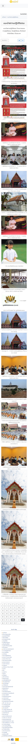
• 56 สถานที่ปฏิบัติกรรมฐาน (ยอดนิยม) (14, 266)
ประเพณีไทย (6, 652)
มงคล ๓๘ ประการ (7, 717)
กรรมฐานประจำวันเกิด (8, 701)
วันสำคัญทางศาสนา (7, 735)
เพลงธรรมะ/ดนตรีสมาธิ (8, 693)
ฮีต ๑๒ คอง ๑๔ (7, 703)
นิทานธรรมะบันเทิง (7, 660)
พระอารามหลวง (6, 731)
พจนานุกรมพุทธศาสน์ (8, 686)
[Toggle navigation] (3, 5)
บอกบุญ (5, 654)
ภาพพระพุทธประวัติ (7, 709)
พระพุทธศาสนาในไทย (8, 727)
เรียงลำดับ (4, 40)
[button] (3, 604)
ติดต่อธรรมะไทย (6, 639)
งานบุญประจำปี (6, 704)
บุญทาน (5, 672)
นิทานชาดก (5, 714)
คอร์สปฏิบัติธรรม (7, 680)
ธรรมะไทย (13, 743)
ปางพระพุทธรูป (6, 724)
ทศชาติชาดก (6, 713)
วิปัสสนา (5, 675)
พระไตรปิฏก (6, 683)
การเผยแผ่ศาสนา (7, 650)
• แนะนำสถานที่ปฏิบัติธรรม (14, 121)
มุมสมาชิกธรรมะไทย (7, 645)
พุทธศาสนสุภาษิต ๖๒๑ (8, 721)
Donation (5, 647)
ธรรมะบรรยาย (6, 662)
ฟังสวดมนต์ (6, 678)
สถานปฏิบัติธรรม (7, 655)
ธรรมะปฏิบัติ (6, 695)
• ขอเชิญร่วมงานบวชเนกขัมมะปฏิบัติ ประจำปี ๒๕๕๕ (14, 509)
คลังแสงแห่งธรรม (7, 696)
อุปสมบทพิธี (5, 734)
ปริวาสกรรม (6, 677)
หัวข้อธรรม (5, 685)
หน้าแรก (4, 17)
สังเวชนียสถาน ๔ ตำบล (8, 722)
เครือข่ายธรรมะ (6, 642)
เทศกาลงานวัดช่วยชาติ (8, 649)
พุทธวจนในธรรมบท (7, 716)
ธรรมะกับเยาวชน (7, 659)
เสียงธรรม (5, 690)
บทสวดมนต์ (5, 698)
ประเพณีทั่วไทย (6, 706)
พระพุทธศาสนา (6, 681)
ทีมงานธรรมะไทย (7, 634)
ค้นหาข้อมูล (5, 637)
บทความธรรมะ (6, 663)
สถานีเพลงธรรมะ (7, 691)
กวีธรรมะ (5, 665)
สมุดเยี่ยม (5, 641)
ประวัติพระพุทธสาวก (7, 711)
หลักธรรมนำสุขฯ (7, 699)
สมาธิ (4, 673)
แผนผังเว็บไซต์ (6, 636)
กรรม (4, 668)
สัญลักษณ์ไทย (6, 644)
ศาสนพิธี (5, 732)
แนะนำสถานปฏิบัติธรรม (13, 17)
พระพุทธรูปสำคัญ (7, 726)
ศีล (3, 670)
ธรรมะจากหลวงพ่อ (7, 657)
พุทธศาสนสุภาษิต (7, 719)
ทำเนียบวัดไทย (6, 729)
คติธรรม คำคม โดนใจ (8, 667)
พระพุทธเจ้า (5, 708)
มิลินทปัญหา (6, 688)
